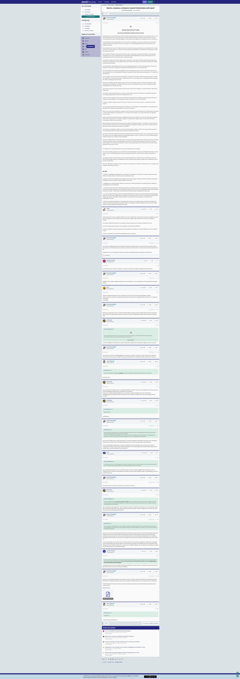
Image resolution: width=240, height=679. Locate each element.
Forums (100, 2)
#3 (157, 243)
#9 (157, 352)
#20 (157, 608)
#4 (157, 265)
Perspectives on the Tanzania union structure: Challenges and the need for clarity (125, 647)
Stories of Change (89, 14)
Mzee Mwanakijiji (127, 10)
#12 (157, 405)
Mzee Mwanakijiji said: (108, 329)
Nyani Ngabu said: (108, 409)
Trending (106, 2)
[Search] (157, 2)
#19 (157, 576)
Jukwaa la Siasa (108, 633)
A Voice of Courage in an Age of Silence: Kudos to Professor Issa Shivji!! (122, 641)
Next (107, 13)
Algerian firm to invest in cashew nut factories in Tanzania (119, 636)
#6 (157, 292)
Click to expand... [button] (130, 340)
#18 (157, 556)
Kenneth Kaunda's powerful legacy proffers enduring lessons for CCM (122, 652)
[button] (154, 2)
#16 (157, 495)
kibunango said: (107, 370)
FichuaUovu (87, 12)
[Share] (156, 23)
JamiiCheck (87, 9)
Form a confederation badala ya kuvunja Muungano (118, 631)
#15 (157, 482)
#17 (157, 519)
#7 (157, 309)
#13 (157, 425)
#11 (157, 386)
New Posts (113, 2)
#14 (157, 457)
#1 (157, 22)
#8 (157, 325)
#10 (157, 366)
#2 (157, 213)
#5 (157, 278)
